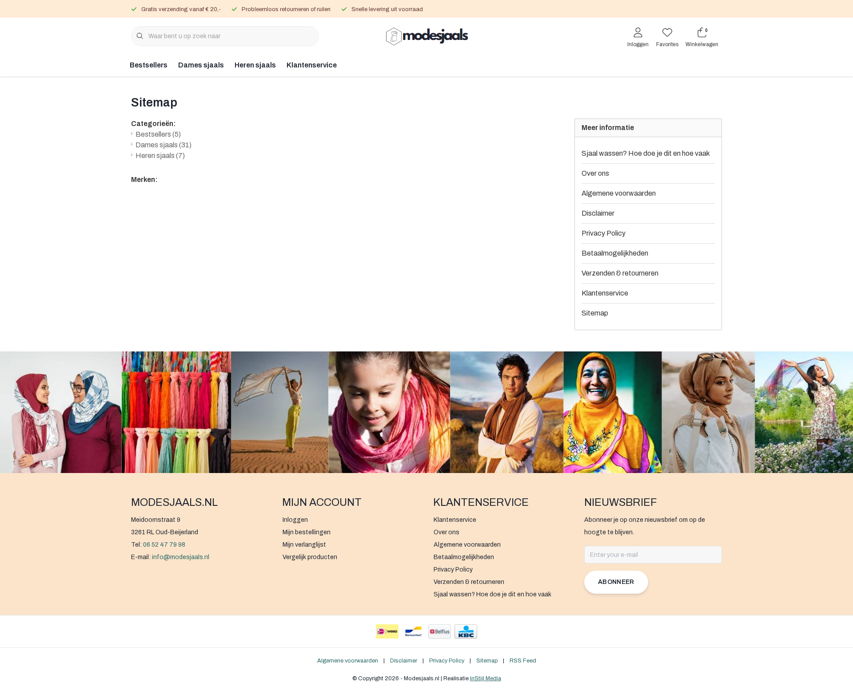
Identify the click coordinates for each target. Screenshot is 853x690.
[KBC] (465, 631)
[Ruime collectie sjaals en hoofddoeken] (427, 35)
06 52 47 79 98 (164, 544)
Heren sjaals (255, 65)
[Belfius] (439, 631)
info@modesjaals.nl (180, 557)
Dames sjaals (201, 65)
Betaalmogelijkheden (615, 253)
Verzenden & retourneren (620, 273)
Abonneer (616, 582)
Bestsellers (148, 65)
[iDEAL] (387, 631)
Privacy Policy (604, 233)
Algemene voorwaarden (619, 193)
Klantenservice (312, 65)
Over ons (595, 173)
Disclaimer (598, 213)
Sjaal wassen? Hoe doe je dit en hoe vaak (646, 153)
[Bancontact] (413, 631)
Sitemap (595, 313)
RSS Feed (523, 661)
